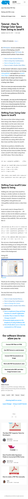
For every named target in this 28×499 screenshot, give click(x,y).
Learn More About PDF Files (8, 8)
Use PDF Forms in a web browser (14, 350)
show (16, 41)
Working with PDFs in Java (7, 12)
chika (8, 481)
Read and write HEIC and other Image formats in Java (14, 370)
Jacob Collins (9, 439)
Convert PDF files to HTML (14, 344)
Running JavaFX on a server (14, 400)
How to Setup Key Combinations (14, 61)
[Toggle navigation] (25, 2)
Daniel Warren (10, 461)
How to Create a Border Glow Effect (14, 65)
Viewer (22, 395)
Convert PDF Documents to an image (14, 357)
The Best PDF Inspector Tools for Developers (13, 434)
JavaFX (8, 395)
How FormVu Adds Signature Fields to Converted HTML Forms (13, 456)
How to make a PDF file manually (14, 477)
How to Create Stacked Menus (13, 58)
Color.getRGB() (5, 73)
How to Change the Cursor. (12, 63)
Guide (3, 395)
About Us (23, 16)
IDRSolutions (7, 47)
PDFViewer (18, 52)
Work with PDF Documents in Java (14, 364)
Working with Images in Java (8, 16)
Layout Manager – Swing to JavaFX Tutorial (15, 404)
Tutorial (17, 395)
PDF (13, 395)
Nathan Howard (5, 384)
